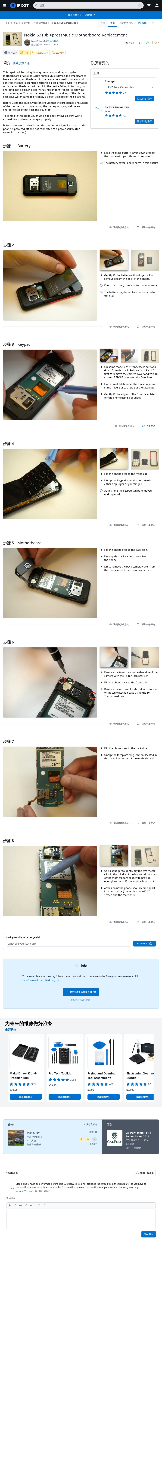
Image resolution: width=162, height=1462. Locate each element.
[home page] (19, 5)
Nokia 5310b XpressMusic (64, 22)
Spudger (110, 81)
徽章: (93, 1131)
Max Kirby (36, 41)
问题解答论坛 (126, 22)
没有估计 (12, 52)
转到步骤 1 (20, 63)
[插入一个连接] (25, 1205)
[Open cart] (149, 5)
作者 (11, 1124)
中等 (26, 52)
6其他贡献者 (91, 1124)
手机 (15, 22)
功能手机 (25, 22)
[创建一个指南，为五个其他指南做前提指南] (81, 1139)
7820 (131, 42)
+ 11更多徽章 (91, 1143)
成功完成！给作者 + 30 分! (83, 991)
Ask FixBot (142, 943)
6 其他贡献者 (51, 41)
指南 (112, 22)
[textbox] (81, 1219)
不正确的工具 (42, 52)
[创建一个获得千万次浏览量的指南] (87, 1139)
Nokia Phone (40, 22)
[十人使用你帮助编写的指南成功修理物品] (94, 1139)
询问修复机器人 (121, 227)
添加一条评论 (145, 240)
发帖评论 (148, 1234)
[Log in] (157, 5)
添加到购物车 (144, 98)
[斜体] (15, 1205)
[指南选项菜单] (153, 23)
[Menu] (5, 5)
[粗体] (9, 1205)
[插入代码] (20, 1205)
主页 (7, 22)
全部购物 (10, 1029)
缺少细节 (60, 52)
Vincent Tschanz (24, 1191)
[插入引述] (31, 1205)
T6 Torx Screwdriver (117, 107)
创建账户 (90, 15)
